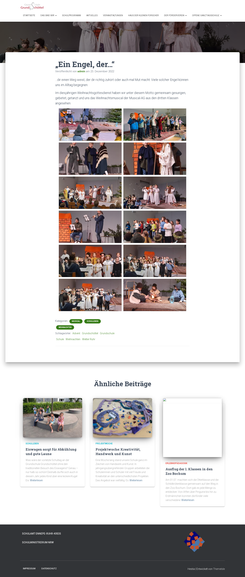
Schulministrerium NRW (38, 542)
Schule (60, 339)
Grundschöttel (90, 333)
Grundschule (107, 333)
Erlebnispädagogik (176, 463)
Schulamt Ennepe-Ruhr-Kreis (41, 533)
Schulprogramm (71, 15)
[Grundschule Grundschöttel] (32, 6)
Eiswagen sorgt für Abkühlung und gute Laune (51, 451)
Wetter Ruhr (88, 339)
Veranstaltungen (113, 15)
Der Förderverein (174, 15)
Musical (76, 321)
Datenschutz (49, 568)
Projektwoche (104, 443)
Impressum (29, 568)
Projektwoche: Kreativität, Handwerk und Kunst (118, 451)
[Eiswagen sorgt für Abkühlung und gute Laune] (52, 417)
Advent (76, 333)
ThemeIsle (219, 568)
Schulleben (92, 321)
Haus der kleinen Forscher (143, 15)
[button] (56, 15)
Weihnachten (65, 327)
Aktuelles (92, 15)
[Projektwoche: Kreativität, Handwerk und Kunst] (122, 417)
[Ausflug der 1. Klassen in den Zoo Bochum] (192, 427)
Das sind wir (48, 15)
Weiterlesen (36, 480)
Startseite (29, 15)
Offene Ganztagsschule (206, 15)
